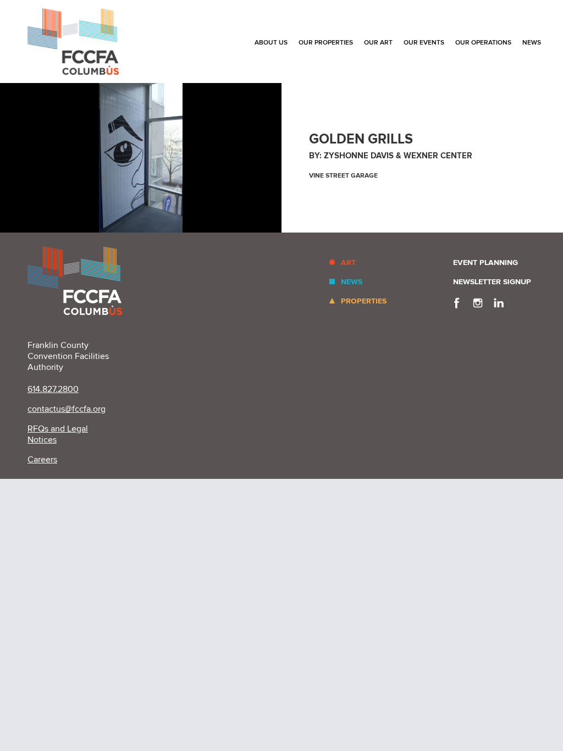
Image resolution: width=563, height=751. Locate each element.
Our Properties (326, 42)
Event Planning (485, 262)
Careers (42, 459)
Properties (364, 301)
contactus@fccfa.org (66, 409)
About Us (271, 42)
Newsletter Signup (492, 281)
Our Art (378, 42)
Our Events (424, 42)
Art (348, 262)
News (531, 42)
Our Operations (483, 42)
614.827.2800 (53, 389)
